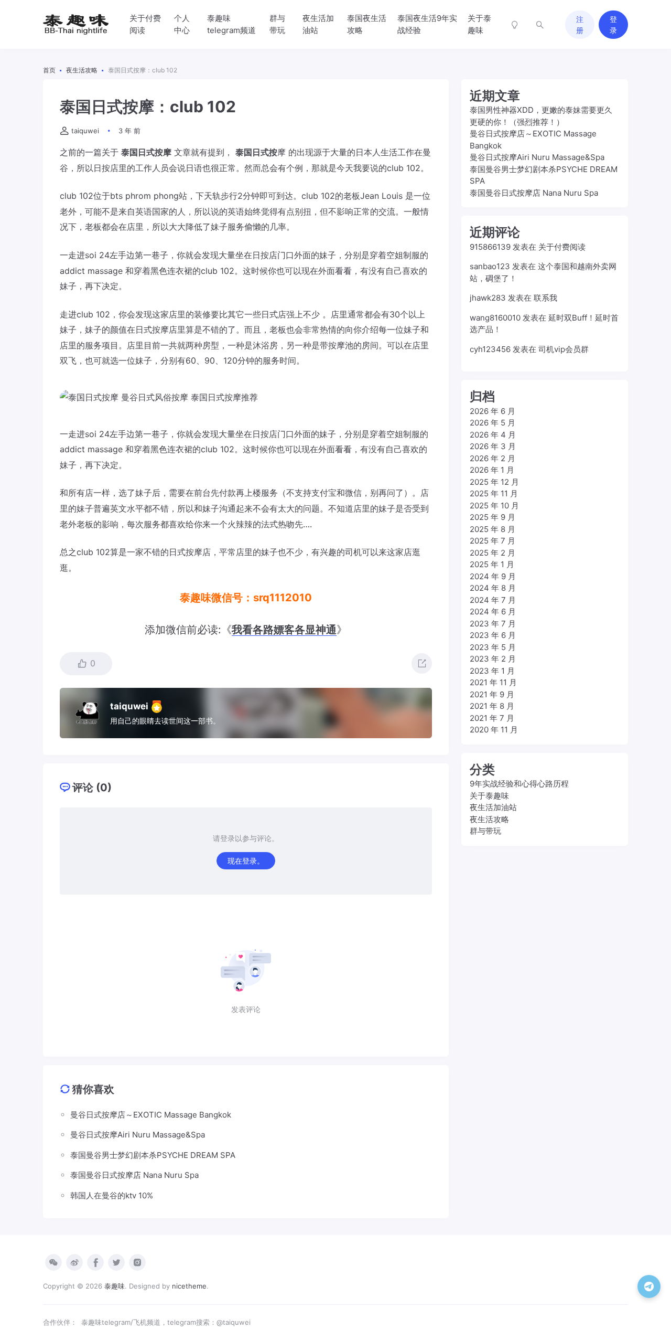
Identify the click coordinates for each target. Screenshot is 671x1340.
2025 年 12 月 (494, 482)
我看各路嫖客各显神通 (284, 629)
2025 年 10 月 (494, 506)
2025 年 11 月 (494, 493)
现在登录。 (246, 860)
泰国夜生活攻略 (366, 24)
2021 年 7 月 (492, 718)
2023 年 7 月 (493, 624)
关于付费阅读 (145, 24)
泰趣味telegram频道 (231, 24)
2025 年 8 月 (492, 529)
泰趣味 (114, 1286)
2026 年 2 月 (492, 458)
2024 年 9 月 (493, 576)
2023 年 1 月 (492, 671)
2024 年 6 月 (493, 611)
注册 (579, 25)
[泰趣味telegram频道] (649, 1286)
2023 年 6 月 (493, 635)
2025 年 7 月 (492, 541)
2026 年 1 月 (492, 470)
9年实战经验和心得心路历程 (519, 784)
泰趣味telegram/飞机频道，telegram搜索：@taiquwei (166, 1322)
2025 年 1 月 (492, 564)
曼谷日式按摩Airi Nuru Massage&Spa (537, 157)
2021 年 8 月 (492, 706)
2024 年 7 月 (493, 600)
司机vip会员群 (563, 349)
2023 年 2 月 (493, 659)
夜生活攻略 (489, 819)
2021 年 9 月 (492, 694)
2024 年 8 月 (493, 588)
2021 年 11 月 (493, 682)
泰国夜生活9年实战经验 (427, 24)
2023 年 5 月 (493, 647)
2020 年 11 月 (494, 730)
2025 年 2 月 (492, 553)
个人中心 (182, 24)
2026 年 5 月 (492, 423)
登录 (613, 25)
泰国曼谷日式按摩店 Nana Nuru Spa (534, 193)
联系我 (545, 298)
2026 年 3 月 (493, 446)
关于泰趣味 (479, 24)
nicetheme (189, 1286)
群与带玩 (277, 24)
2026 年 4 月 (493, 435)
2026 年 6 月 (492, 411)
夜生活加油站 (318, 24)
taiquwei (85, 130)
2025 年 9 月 (492, 517)
